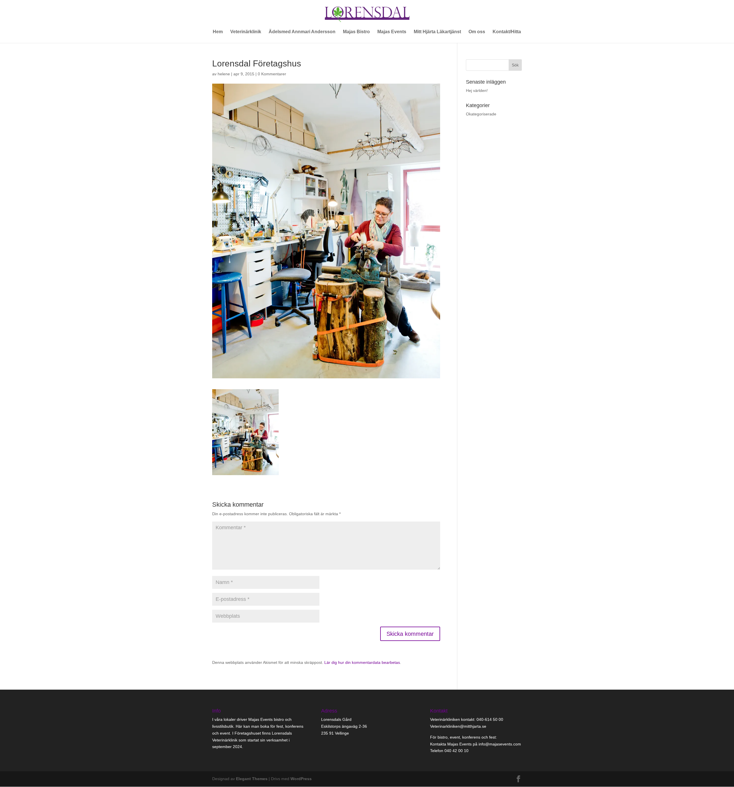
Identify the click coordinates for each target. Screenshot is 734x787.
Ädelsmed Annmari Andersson (302, 32)
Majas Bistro (356, 32)
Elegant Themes (252, 778)
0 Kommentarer (272, 74)
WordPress (301, 778)
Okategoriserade (481, 114)
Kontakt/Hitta (507, 32)
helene (224, 74)
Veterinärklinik (245, 32)
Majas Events (391, 32)
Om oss (476, 32)
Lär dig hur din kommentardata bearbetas (362, 662)
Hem (218, 32)
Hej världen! (477, 90)
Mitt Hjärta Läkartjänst (437, 32)
